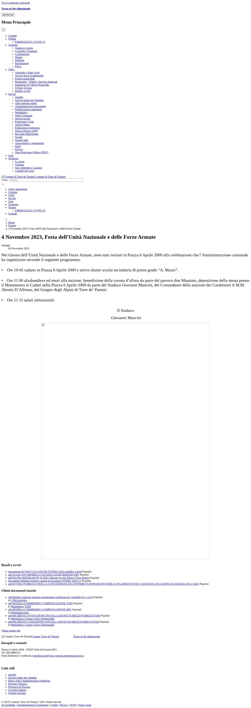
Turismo (19, 164)
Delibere (19, 60)
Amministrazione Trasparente (32, 705)
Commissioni (22, 54)
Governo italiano (17, 690)
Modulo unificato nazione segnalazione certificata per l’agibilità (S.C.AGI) (52, 597)
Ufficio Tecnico (23, 87)
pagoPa (19, 97)
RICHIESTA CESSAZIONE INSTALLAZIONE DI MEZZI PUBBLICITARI (55, 621)
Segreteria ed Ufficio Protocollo (32, 84)
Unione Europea (17, 693)
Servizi (12, 94)
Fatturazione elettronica (27, 127)
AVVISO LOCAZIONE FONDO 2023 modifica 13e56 (51, 571)
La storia (19, 161)
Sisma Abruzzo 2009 (26, 130)
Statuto (19, 57)
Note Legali (84, 705)
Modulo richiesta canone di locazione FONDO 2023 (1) (51, 580)
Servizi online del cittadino (29, 100)
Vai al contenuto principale (15, 2)
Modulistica (21, 112)
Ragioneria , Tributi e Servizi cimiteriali (36, 81)
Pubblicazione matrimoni (28, 109)
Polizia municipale (25, 78)
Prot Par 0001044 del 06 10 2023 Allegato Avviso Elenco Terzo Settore (50, 577)
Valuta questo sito (10, 630)
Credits (54, 705)
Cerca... (5, 179)
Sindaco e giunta (24, 48)
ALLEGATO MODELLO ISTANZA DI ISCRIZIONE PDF (45, 574)
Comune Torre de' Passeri (45, 636)
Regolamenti (22, 63)
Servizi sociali (22, 118)
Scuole (18, 137)
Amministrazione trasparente (30, 106)
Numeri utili (21, 140)
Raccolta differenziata (26, 134)
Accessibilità (8, 705)
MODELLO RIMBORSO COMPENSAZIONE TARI (42, 603)
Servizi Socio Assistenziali (29, 75)
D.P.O (73, 705)
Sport (18, 146)
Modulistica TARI (21, 606)
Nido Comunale (23, 115)
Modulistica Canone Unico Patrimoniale (32, 618)
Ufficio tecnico (19, 600)
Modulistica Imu (20, 612)
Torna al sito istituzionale (86, 636)
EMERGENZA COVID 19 (30, 41)
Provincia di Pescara (19, 686)
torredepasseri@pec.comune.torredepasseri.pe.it (58, 655)
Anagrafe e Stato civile (27, 72)
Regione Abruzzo (17, 683)
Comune (12, 44)
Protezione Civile (24, 121)
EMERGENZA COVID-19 (30, 210)
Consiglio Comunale (26, 51)
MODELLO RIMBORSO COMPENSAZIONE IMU (42, 609)
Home (11, 222)
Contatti (12, 35)
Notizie (12, 38)
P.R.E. (18, 66)
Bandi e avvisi (22, 91)
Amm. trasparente (17, 189)
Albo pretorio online (26, 103)
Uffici (11, 69)
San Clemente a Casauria (28, 167)
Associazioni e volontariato (29, 143)
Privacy (19, 149)
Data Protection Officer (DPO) (31, 152)
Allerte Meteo (22, 124)
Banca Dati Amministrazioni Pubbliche (29, 680)
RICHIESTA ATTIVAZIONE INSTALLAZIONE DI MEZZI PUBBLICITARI (56, 615)
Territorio (13, 158)
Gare (10, 155)
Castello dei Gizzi (24, 170)
